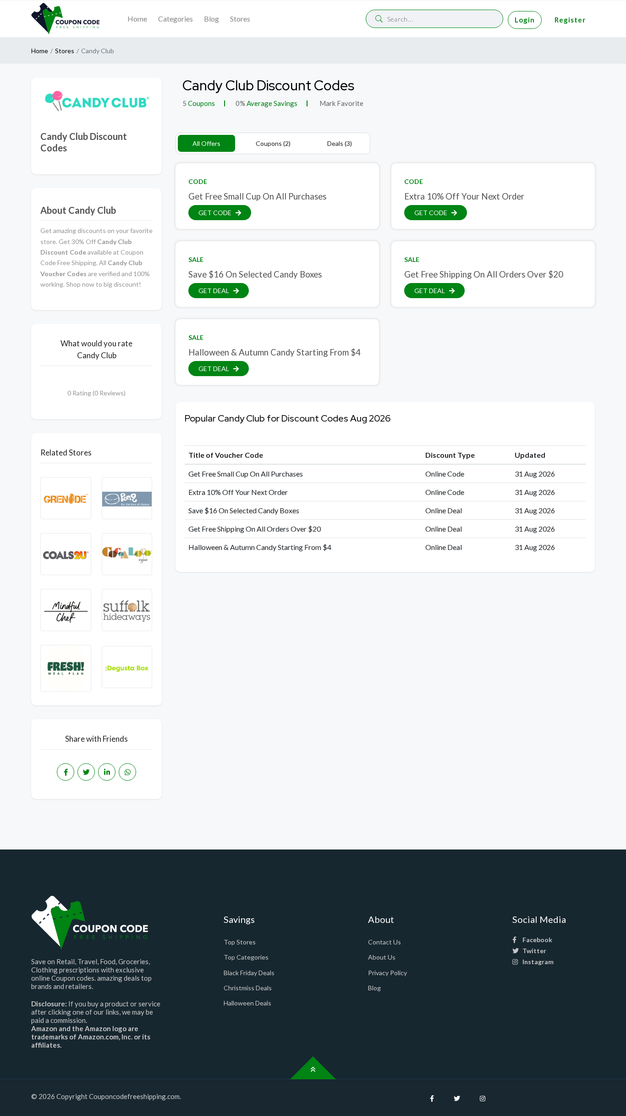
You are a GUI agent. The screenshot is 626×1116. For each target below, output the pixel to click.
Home (137, 18)
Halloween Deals (247, 1003)
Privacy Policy (387, 973)
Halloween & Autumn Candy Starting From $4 (274, 352)
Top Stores (240, 942)
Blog (211, 18)
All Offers (206, 143)
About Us (381, 957)
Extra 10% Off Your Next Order (464, 196)
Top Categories (246, 957)
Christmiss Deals (248, 988)
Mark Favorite (340, 103)
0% (240, 103)
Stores (240, 18)
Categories (175, 18)
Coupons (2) (273, 143)
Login (525, 20)
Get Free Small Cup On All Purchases (257, 196)
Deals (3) (339, 143)
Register (570, 20)
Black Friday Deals (249, 973)
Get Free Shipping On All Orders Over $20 (483, 274)
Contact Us (384, 942)
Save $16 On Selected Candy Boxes (255, 274)
